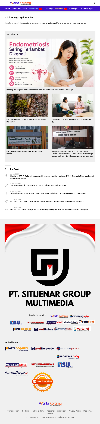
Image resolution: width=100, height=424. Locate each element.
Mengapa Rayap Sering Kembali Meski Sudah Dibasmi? (26, 120)
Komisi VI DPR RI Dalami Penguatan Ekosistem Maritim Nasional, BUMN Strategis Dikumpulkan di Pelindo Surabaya (52, 177)
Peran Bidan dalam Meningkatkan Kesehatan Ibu (71, 120)
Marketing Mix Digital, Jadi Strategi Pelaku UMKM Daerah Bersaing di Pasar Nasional (46, 201)
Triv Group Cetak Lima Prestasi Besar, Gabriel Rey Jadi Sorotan (38, 185)
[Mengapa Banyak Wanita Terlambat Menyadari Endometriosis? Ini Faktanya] (50, 63)
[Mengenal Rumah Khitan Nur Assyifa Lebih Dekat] (27, 137)
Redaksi (25, 411)
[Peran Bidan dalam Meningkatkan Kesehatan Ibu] (72, 105)
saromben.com (67, 417)
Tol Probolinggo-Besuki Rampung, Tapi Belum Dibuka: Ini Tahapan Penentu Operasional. (48, 193)
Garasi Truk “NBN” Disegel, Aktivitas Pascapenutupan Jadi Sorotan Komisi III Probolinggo (49, 209)
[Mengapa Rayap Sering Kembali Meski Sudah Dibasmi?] (27, 105)
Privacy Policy (75, 411)
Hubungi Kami (38, 411)
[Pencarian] (93, 3)
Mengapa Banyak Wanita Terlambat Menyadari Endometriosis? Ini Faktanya (40, 90)
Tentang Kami (13, 411)
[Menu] (6, 3)
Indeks (50, 414)
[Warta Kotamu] (20, 3)
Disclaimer (87, 411)
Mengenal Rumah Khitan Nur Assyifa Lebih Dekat (25, 152)
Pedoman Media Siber (56, 411)
